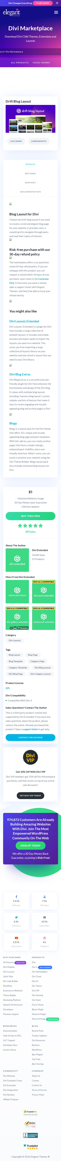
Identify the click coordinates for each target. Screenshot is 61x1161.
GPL (8, 688)
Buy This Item (30, 516)
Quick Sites (8, 976)
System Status (9, 1050)
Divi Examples (9, 1085)
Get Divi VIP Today (30, 795)
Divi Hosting (37, 995)
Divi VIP (35, 990)
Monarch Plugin (39, 1014)
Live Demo (16, 141)
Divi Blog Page (16, 673)
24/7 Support (9, 1040)
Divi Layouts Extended (24, 321)
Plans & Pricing (38, 1019)
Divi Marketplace (39, 971)
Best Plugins (37, 1054)
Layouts (31, 72)
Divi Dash (36, 1000)
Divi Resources (38, 1040)
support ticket (30, 729)
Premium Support (11, 1014)
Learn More (43, 3)
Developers (8, 1009)
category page (37, 661)
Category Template (18, 667)
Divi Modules (9, 967)
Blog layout (14, 654)
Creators (47, 72)
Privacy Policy (38, 1094)
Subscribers (44, 923)
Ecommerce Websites (13, 990)
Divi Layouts (15, 640)
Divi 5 (34, 967)
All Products (20, 62)
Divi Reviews (9, 1094)
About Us (36, 1076)
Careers (35, 1080)
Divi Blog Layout (43, 667)
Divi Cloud (36, 976)
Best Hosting (37, 1064)
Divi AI (35, 981)
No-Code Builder (10, 981)
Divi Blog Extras (19, 374)
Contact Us (37, 1085)
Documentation (10, 1031)
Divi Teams (37, 986)
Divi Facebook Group (12, 1080)
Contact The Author (30, 737)
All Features (8, 962)
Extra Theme (38, 1004)
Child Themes (41, 62)
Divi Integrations (10, 1090)
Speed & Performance (13, 1004)
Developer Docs (10, 1045)
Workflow (7, 986)
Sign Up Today (31, 845)
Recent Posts (38, 1031)
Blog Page (33, 654)
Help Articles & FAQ (12, 1035)
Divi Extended (40, 550)
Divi (34, 962)
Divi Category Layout (40, 673)
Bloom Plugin (37, 1009)
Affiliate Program (10, 1099)
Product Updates (39, 1035)
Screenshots (38, 141)
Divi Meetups (9, 1076)
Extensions (15, 72)
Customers (30, 82)
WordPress (37, 1050)
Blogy (13, 423)
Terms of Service (39, 1090)
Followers (16, 903)
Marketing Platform (12, 1000)
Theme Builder (9, 995)
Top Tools (36, 1059)
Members (44, 903)
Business (36, 1045)
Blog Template (16, 661)
